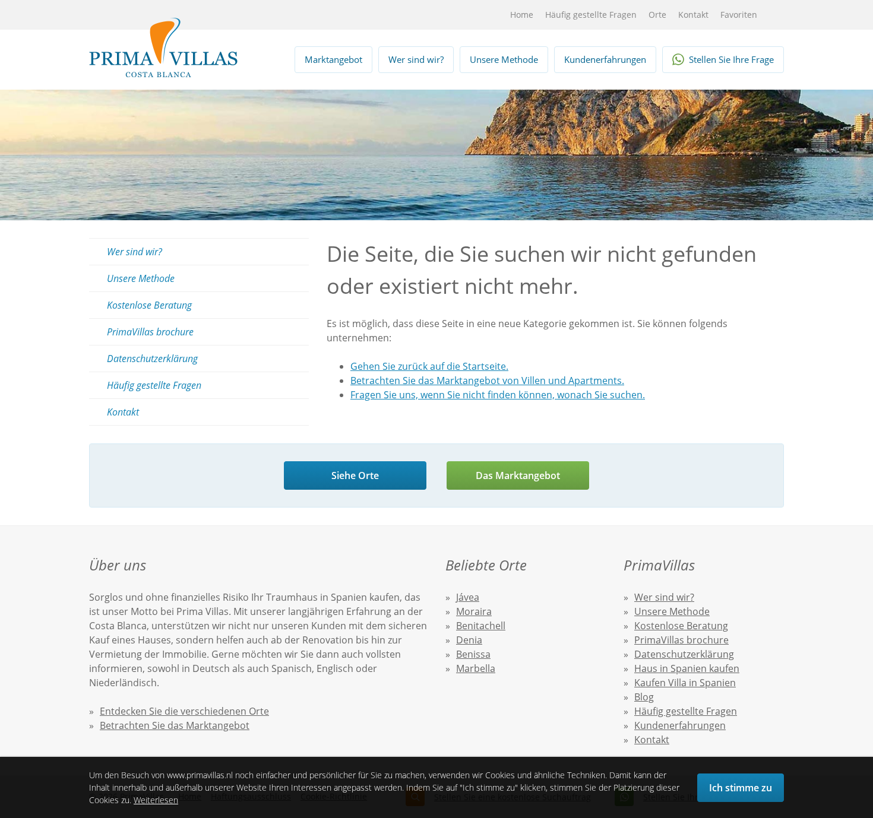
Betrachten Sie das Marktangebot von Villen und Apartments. (487, 380)
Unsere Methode (504, 59)
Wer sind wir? (416, 59)
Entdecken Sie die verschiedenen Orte (184, 711)
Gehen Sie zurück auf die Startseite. (429, 366)
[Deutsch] (491, 15)
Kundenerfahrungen (605, 59)
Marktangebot (333, 59)
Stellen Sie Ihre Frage (731, 59)
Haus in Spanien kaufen (686, 668)
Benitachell (480, 625)
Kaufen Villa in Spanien (685, 682)
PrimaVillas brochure (150, 331)
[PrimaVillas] (163, 47)
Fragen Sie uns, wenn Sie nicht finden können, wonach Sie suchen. (497, 394)
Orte (657, 14)
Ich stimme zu (740, 787)
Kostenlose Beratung (149, 305)
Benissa (473, 654)
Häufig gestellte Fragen (591, 14)
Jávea (467, 597)
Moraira (474, 611)
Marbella (475, 668)
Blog (644, 696)
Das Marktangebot (518, 475)
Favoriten (738, 14)
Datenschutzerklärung (152, 358)
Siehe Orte (355, 475)
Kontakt (693, 14)
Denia (469, 639)
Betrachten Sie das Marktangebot (174, 725)
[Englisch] (472, 15)
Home (521, 14)
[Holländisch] (452, 15)
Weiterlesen (156, 800)
